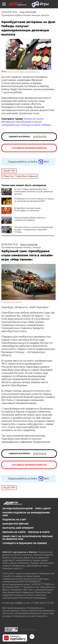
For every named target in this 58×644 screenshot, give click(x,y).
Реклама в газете (39, 532)
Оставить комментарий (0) (29, 148)
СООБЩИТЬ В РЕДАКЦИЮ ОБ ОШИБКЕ (24, 543)
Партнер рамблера (28, 629)
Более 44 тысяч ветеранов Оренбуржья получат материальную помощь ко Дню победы (25, 121)
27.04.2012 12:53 (9, 12)
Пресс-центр (43, 508)
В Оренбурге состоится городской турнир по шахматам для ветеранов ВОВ (34, 200)
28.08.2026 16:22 (9, 244)
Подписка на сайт (14, 519)
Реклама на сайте (14, 532)
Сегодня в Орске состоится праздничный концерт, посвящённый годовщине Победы (33, 229)
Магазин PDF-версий (15, 523)
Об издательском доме (17, 508)
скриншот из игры (11, 302)
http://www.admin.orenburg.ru (24, 71)
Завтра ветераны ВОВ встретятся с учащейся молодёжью (30, 219)
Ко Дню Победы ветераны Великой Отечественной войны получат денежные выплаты (33, 191)
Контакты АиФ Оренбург (18, 528)
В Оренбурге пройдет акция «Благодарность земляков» (27, 209)
